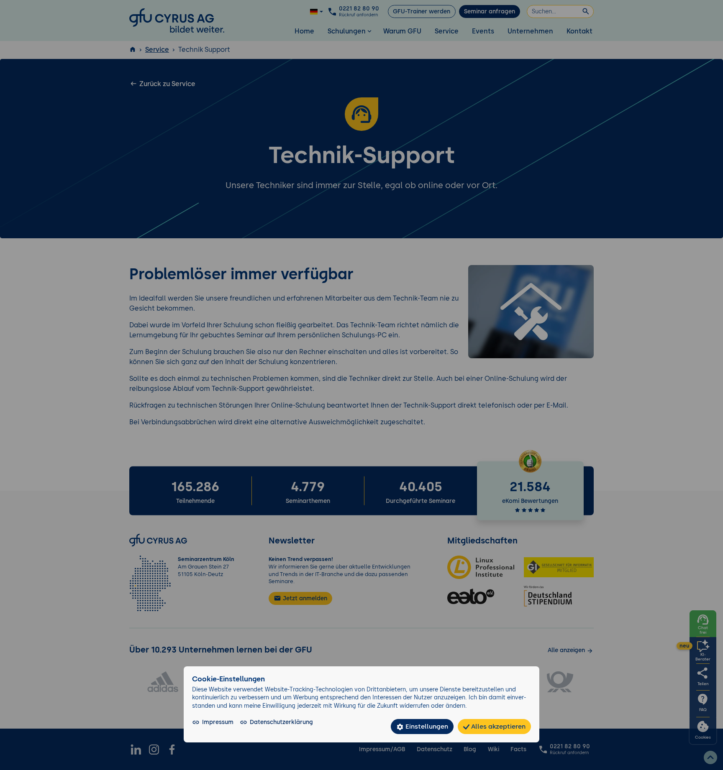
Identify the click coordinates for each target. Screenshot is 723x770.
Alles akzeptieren (497, 726)
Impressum (217, 722)
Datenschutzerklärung (281, 722)
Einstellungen (426, 726)
